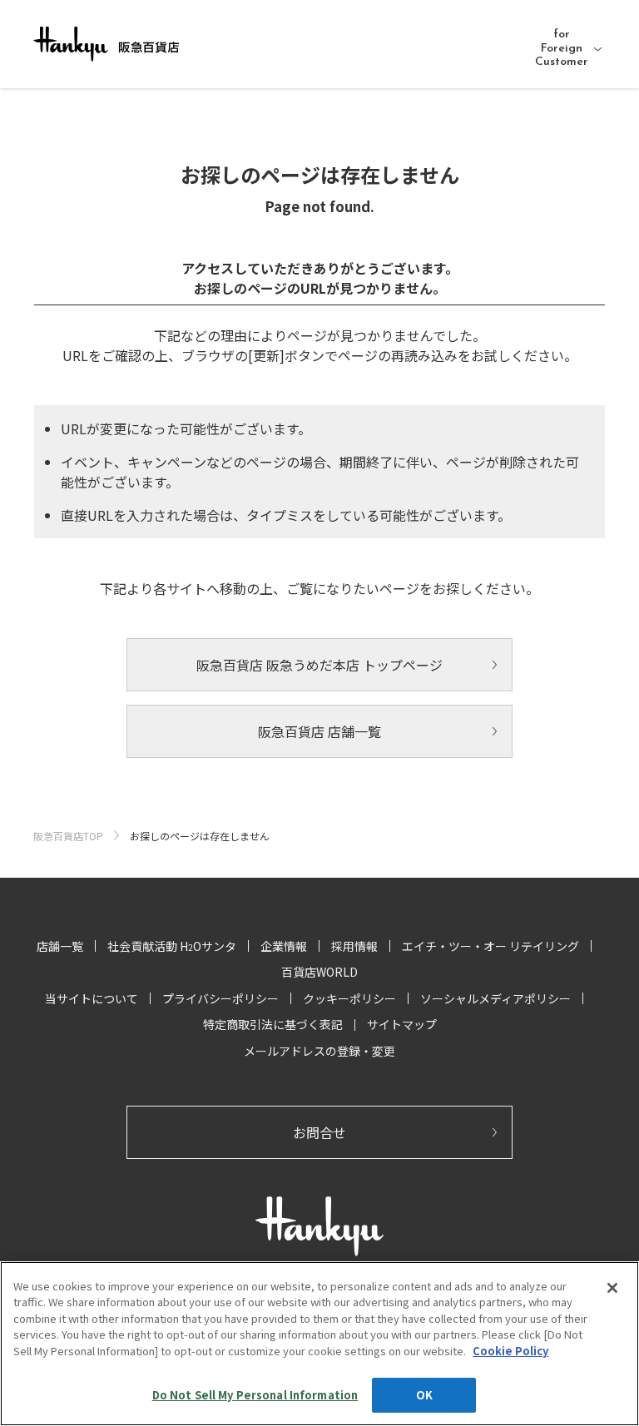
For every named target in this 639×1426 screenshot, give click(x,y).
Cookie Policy (510, 1351)
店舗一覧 (60, 946)
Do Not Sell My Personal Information (255, 1395)
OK (424, 1395)
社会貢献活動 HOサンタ (171, 946)
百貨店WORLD (319, 971)
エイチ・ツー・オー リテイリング (490, 946)
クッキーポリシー (349, 998)
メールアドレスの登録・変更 (319, 1050)
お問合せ (319, 1132)
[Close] (612, 1288)
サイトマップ (402, 1024)
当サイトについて (91, 998)
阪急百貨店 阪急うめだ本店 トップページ (319, 665)
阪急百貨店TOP (68, 836)
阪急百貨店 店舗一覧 (319, 731)
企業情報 (283, 946)
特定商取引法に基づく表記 (273, 1024)
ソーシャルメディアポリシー (495, 998)
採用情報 (354, 946)
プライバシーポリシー (220, 998)
